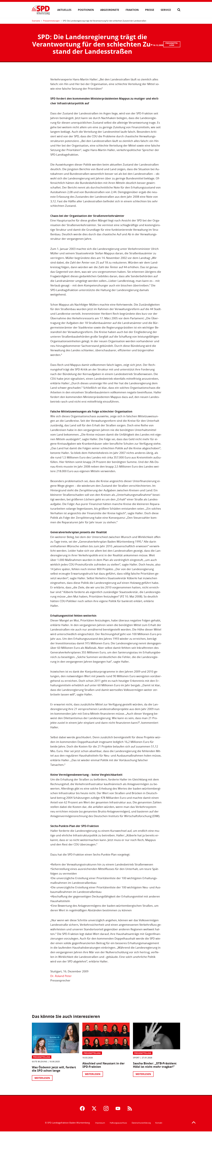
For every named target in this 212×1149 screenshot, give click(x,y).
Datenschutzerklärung (141, 1122)
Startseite (36, 20)
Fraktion (132, 10)
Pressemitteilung (171, 44)
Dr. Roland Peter (61, 976)
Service (166, 10)
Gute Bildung (39, 1061)
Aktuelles (64, 10)
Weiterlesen (42, 1078)
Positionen (86, 10)
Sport (136, 1057)
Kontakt (158, 1122)
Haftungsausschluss (118, 1122)
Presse (149, 10)
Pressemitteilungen (51, 20)
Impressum (100, 1122)
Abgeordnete (109, 10)
